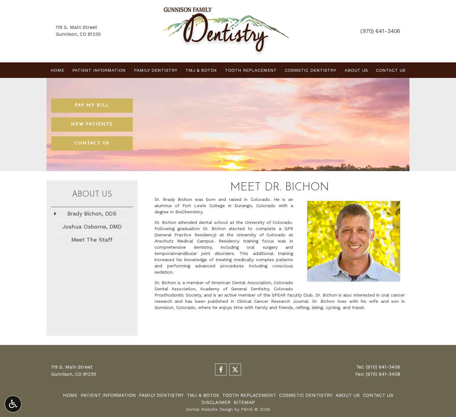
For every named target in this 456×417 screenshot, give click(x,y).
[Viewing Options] (13, 404)
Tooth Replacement (251, 70)
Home (57, 70)
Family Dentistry (155, 70)
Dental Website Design (209, 409)
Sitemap (244, 402)
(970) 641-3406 (380, 31)
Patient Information (99, 70)
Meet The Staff (91, 239)
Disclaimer (215, 402)
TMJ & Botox (201, 70)
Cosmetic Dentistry (310, 70)
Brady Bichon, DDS (91, 213)
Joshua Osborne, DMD (92, 226)
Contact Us (390, 70)
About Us (356, 70)
